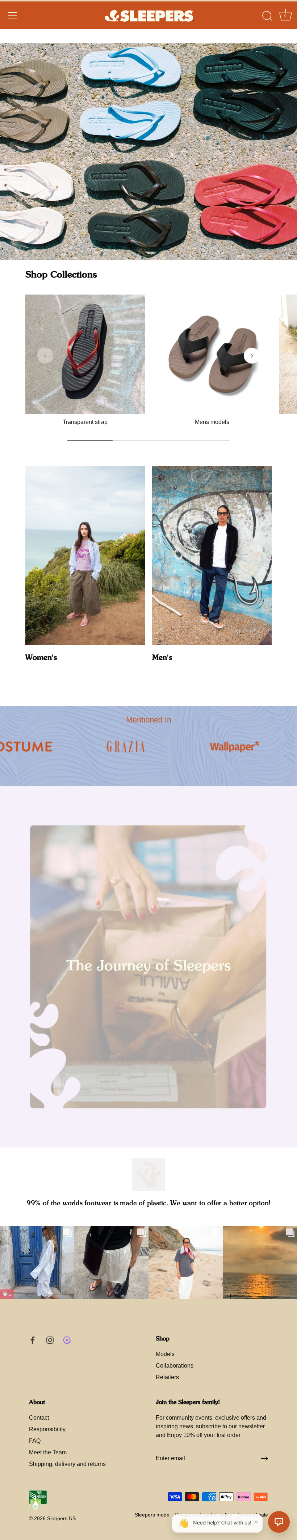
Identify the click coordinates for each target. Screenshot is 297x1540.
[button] (45, 356)
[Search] (267, 30)
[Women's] (85, 555)
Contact (39, 1418)
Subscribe (206, 1489)
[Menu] (13, 29)
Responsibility (47, 1429)
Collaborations (174, 1366)
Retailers (167, 1377)
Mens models (212, 422)
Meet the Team (48, 1452)
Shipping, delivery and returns (67, 1464)
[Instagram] (213, 1513)
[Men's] (212, 555)
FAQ (35, 1441)
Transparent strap (85, 422)
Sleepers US (61, 1518)
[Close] (279, 1406)
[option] (148, 151)
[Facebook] (199, 1513)
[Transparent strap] (85, 354)
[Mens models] (212, 354)
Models (165, 1354)
